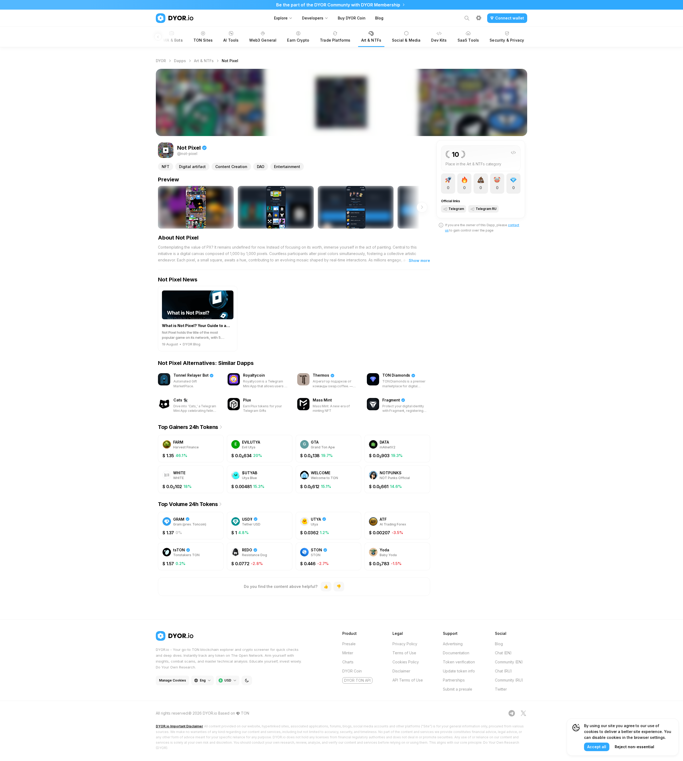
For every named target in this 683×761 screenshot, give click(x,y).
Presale (349, 644)
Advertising (453, 644)
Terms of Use (404, 653)
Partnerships (454, 680)
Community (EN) (509, 662)
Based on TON (233, 713)
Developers (312, 18)
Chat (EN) (503, 653)
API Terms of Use (407, 680)
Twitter (501, 689)
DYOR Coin (352, 671)
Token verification (459, 662)
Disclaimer (401, 671)
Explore (281, 18)
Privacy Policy (404, 644)
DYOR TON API (357, 680)
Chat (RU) (503, 671)
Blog (379, 18)
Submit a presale (457, 689)
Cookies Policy (405, 662)
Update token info (459, 671)
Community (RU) (509, 680)
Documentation (456, 653)
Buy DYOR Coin (352, 18)
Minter (347, 653)
